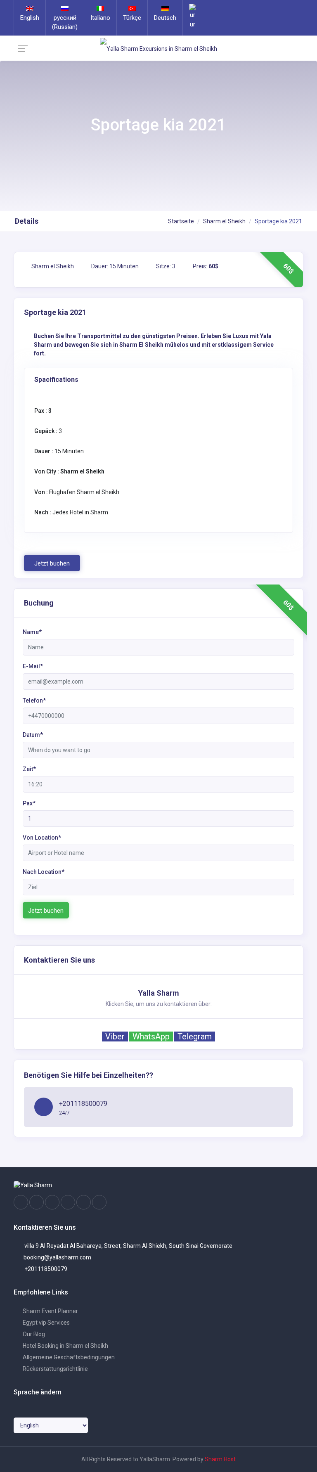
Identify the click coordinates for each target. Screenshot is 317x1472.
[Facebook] (21, 1202)
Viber (115, 1036)
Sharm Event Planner (49, 1311)
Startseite (181, 221)
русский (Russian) (65, 22)
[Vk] (83, 1202)
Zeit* (29, 769)
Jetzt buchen (52, 563)
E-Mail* (33, 666)
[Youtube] (68, 1202)
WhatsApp (151, 1036)
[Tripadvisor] (52, 1202)
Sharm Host (220, 1459)
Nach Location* (43, 872)
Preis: (205, 266)
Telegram (194, 1036)
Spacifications (56, 379)
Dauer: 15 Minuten (114, 266)
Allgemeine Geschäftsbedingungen (68, 1357)
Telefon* (34, 700)
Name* (32, 632)
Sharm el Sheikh (224, 221)
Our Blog (33, 1334)
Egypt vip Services (45, 1322)
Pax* (29, 803)
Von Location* (42, 837)
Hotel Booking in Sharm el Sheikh (64, 1345)
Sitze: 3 (165, 266)
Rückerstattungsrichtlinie (54, 1369)
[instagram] (36, 1202)
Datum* (33, 734)
